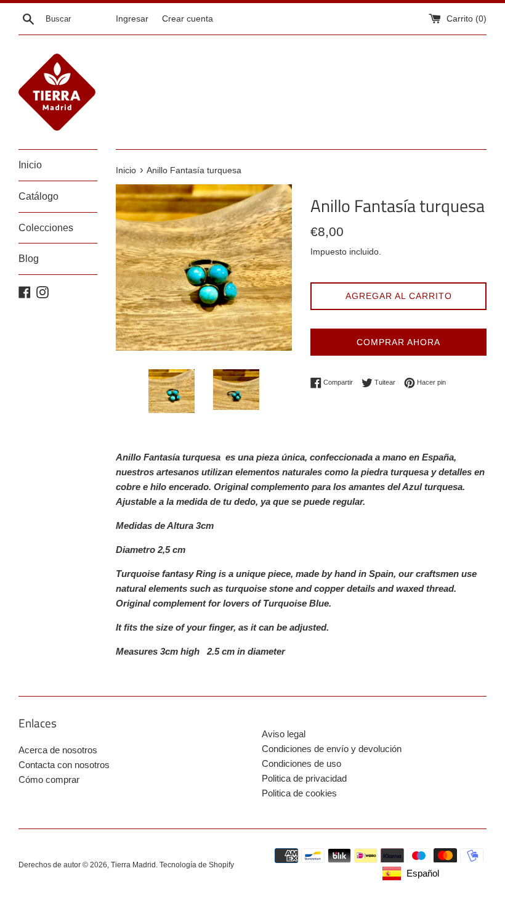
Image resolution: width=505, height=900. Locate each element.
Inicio (30, 165)
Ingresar (132, 18)
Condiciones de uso (301, 763)
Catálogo (38, 196)
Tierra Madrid (133, 865)
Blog (28, 258)
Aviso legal (283, 734)
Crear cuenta (187, 18)
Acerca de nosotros (57, 750)
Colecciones (45, 228)
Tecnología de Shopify (197, 865)
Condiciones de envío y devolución (332, 748)
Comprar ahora (398, 342)
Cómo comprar (48, 779)
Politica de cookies (299, 793)
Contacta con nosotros (64, 764)
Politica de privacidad (304, 778)
